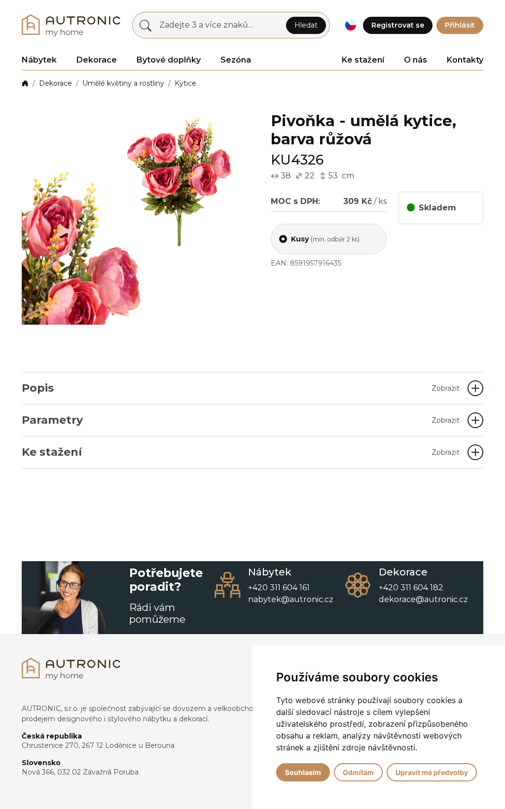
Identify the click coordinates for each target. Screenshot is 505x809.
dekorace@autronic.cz (423, 599)
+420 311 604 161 (279, 587)
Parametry (241, 420)
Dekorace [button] (96, 60)
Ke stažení (363, 60)
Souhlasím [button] (303, 772)
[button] (350, 25)
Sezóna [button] (235, 60)
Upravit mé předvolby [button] (432, 772)
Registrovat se (397, 25)
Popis (241, 388)
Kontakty (465, 60)
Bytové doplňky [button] (169, 60)
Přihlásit (460, 25)
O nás (415, 60)
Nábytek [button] (39, 60)
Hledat (306, 25)
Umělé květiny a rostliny (123, 83)
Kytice (185, 83)
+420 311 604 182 (411, 587)
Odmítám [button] (358, 772)
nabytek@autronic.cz (290, 599)
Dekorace (55, 83)
